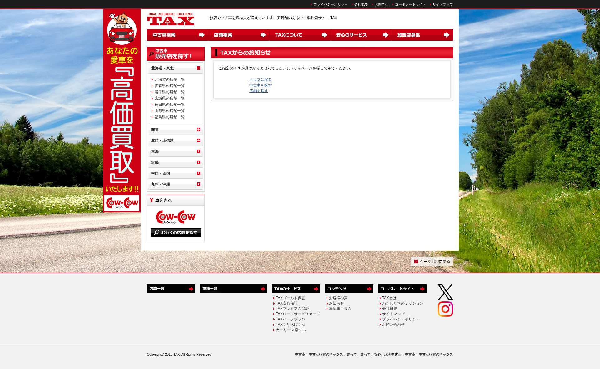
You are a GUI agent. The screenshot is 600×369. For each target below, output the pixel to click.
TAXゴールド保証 (290, 298)
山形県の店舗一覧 (170, 111)
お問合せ (381, 4)
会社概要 (361, 4)
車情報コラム (340, 308)
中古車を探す (260, 85)
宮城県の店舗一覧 (170, 98)
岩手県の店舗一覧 (170, 92)
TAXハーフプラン (290, 319)
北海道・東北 (162, 68)
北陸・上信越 (162, 140)
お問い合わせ (393, 324)
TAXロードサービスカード (298, 314)
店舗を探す (258, 91)
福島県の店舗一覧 (170, 117)
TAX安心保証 (287, 303)
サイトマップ (442, 4)
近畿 (155, 162)
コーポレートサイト (410, 4)
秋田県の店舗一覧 (170, 104)
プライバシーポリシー (330, 4)
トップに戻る (260, 79)
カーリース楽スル (291, 330)
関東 (155, 129)
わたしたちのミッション (402, 303)
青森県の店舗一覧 (170, 86)
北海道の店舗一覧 (170, 79)
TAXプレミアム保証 (292, 308)
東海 (155, 151)
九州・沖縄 (160, 184)
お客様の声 (338, 298)
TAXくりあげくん (290, 324)
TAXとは (389, 298)
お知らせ (336, 303)
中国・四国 (160, 173)
